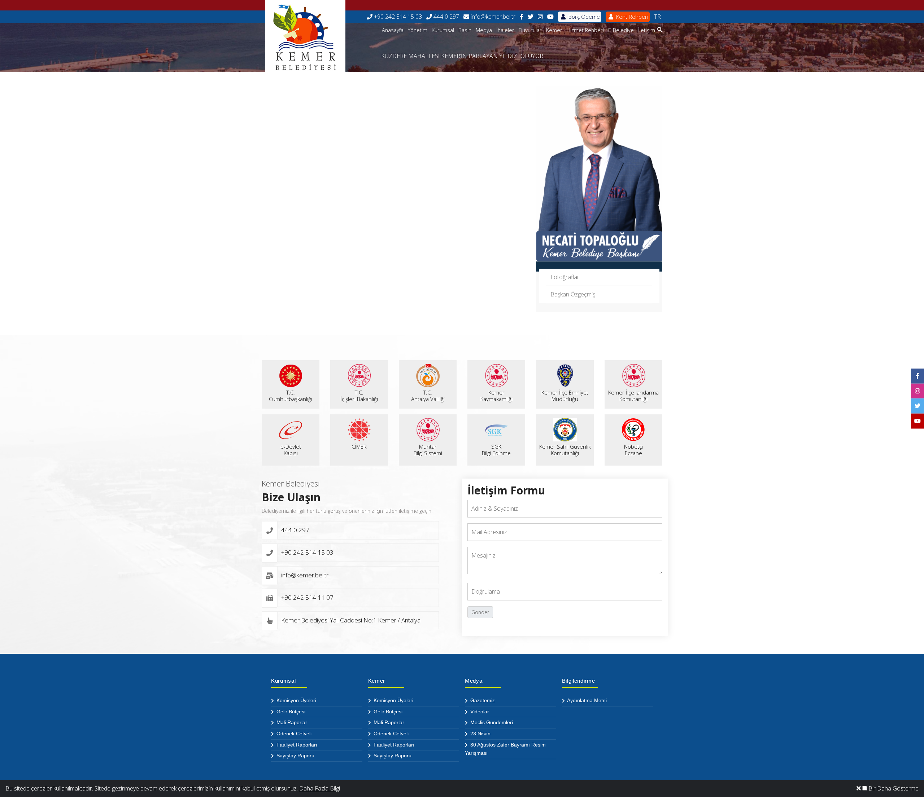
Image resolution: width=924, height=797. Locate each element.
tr (657, 17)
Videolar (479, 711)
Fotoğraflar (564, 277)
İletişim (646, 30)
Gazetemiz (482, 700)
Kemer (554, 30)
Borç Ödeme (583, 16)
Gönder (480, 612)
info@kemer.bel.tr (492, 17)
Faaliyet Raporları (296, 745)
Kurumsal (443, 30)
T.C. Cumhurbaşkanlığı (290, 395)
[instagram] (540, 17)
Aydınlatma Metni (586, 700)
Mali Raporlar (291, 722)
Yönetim (417, 30)
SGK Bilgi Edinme (496, 449)
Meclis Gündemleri (491, 722)
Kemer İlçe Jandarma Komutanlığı (633, 395)
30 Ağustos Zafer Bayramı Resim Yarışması (505, 749)
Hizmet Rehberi (585, 30)
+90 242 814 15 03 (397, 17)
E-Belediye (621, 30)
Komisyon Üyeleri (295, 700)
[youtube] (550, 17)
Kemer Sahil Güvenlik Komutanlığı (565, 449)
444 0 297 (445, 17)
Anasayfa (393, 30)
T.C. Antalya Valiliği (428, 395)
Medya (484, 30)
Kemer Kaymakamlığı (496, 395)
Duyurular (530, 30)
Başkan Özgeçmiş (572, 294)
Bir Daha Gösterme (893, 788)
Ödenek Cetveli (293, 733)
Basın (464, 30)
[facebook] (521, 17)
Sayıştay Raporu (294, 755)
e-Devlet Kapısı (290, 449)
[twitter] (530, 17)
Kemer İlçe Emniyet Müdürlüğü (564, 395)
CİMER (359, 446)
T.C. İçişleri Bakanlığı (359, 395)
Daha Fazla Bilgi (319, 788)
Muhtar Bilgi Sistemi (428, 449)
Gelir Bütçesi (290, 711)
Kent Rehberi (631, 16)
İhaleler (505, 30)
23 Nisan (480, 733)
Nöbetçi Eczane (633, 449)
